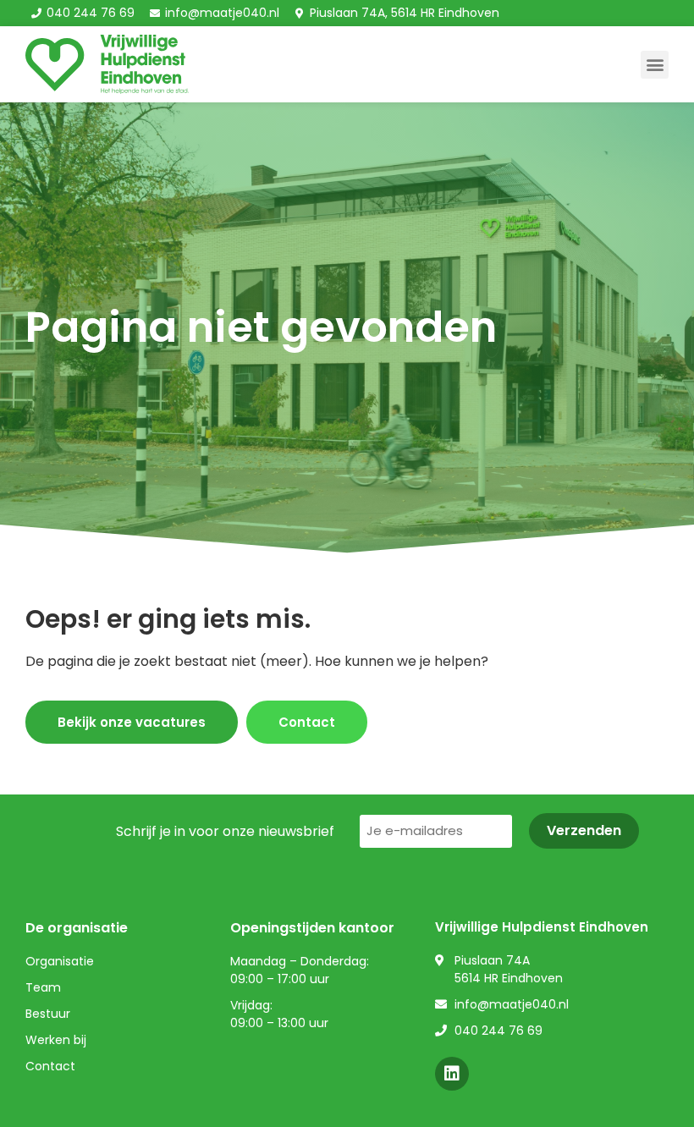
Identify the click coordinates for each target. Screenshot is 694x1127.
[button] (655, 65)
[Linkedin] (452, 1074)
